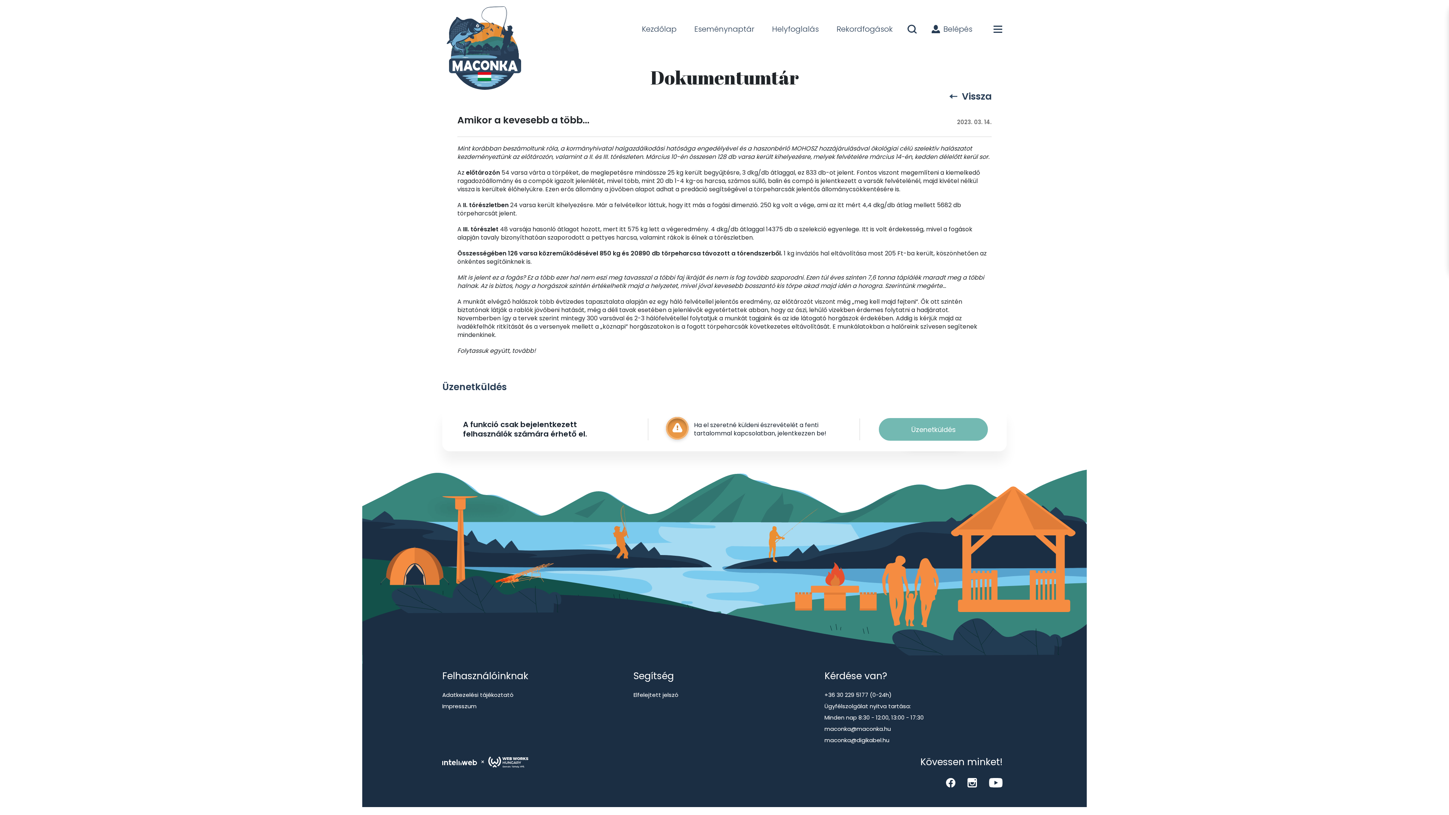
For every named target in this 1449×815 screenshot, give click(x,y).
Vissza (977, 96)
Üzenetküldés (933, 429)
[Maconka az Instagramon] (972, 782)
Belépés (957, 29)
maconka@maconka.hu (857, 729)
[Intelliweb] (459, 762)
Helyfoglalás (795, 29)
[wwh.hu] (508, 762)
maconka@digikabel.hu (856, 740)
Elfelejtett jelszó (656, 695)
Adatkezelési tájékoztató (478, 695)
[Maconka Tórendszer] (483, 49)
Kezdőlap (659, 29)
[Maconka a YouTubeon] (996, 782)
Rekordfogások (865, 29)
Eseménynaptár (724, 29)
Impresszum (459, 706)
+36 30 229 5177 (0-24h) (858, 695)
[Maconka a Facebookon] (950, 782)
